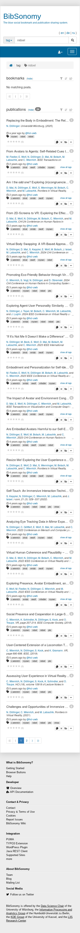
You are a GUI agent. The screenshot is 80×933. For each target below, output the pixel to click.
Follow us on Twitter (22, 894)
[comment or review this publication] (13, 141)
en (62, 33)
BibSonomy (22, 16)
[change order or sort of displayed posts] (66, 78)
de (68, 33)
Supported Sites (15, 855)
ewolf (32, 167)
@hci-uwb (31, 133)
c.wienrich (15, 167)
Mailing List (13, 882)
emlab (32, 198)
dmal (25, 167)
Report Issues (14, 819)
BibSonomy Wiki (16, 823)
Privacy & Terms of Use (20, 811)
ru (73, 33)
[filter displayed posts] (61, 78)
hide (29, 78)
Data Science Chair (52, 906)
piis (49, 290)
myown (14, 136)
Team (9, 875)
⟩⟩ (38, 740)
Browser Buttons (16, 772)
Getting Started (15, 768)
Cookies (11, 815)
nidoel (30, 136)
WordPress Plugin (16, 847)
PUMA (10, 839)
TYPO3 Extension (17, 843)
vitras (56, 506)
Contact (10, 808)
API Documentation (21, 792)
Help (8, 776)
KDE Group (17, 917)
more (9, 859)
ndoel (23, 136)
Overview (15, 788)
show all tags (66, 167)
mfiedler (41, 167)
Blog (8, 878)
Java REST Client (16, 851)
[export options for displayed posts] (71, 78)
